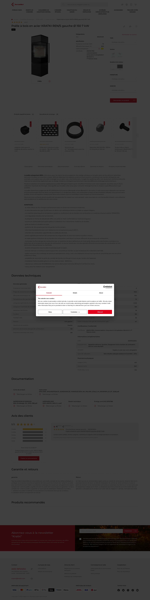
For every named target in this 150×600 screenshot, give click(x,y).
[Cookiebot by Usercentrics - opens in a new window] (104, 287)
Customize (74, 312)
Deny (50, 312)
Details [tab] (75, 293)
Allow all (100, 312)
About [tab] (101, 293)
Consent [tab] (49, 293)
